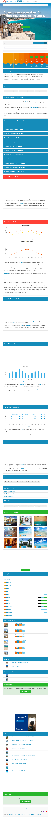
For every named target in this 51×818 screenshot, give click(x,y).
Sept (29, 481)
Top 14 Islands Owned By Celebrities (19, 759)
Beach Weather (12, 814)
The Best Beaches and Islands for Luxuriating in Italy (23, 678)
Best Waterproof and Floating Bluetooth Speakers (22, 740)
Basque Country (43, 90)
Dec (38, 481)
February (9, 585)
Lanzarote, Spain (19, 629)
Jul (36, 55)
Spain (17, 5)
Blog (23, 1)
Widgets (32, 814)
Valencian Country (23, 5)
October (9, 609)
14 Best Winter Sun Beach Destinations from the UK (23, 736)
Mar (16, 55)
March (9, 588)
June (9, 597)
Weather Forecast (7, 577)
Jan (5, 55)
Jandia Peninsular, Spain (20, 640)
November (10, 612)
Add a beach (39, 814)
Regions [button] (28, 1)
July (8, 600)
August (9, 603)
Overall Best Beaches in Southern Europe (11, 493)
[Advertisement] (25, 214)
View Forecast (26, 27)
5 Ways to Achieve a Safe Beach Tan (19, 763)
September (10, 606)
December (10, 615)
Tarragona (31, 90)
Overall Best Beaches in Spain (9, 491)
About (16, 814)
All (45, 43)
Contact (22, 814)
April (8, 591)
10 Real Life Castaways (16, 751)
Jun (31, 55)
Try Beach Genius (26, 691)
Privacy (28, 814)
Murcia (36, 90)
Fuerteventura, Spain (19, 634)
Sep (47, 55)
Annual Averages (7, 579)
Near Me (34, 43)
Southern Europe (11, 5)
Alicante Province (23, 90)
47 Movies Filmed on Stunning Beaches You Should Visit (23, 755)
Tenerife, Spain (18, 623)
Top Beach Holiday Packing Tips (18, 748)
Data (19, 814)
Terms (25, 814)
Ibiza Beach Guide (15, 666)
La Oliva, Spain (18, 646)
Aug (42, 55)
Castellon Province (32, 5)
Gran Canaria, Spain (19, 651)
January (9, 582)
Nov (35, 481)
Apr (21, 55)
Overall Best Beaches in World (9, 496)
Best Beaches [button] (34, 1)
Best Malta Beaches (16, 675)
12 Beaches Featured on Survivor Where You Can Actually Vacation (25, 767)
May (26, 55)
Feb (11, 55)
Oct (32, 481)
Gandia (16, 90)
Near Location (40, 43)
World (5, 5)
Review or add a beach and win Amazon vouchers (22, 744)
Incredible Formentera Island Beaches (20, 662)
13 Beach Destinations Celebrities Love (20, 770)
